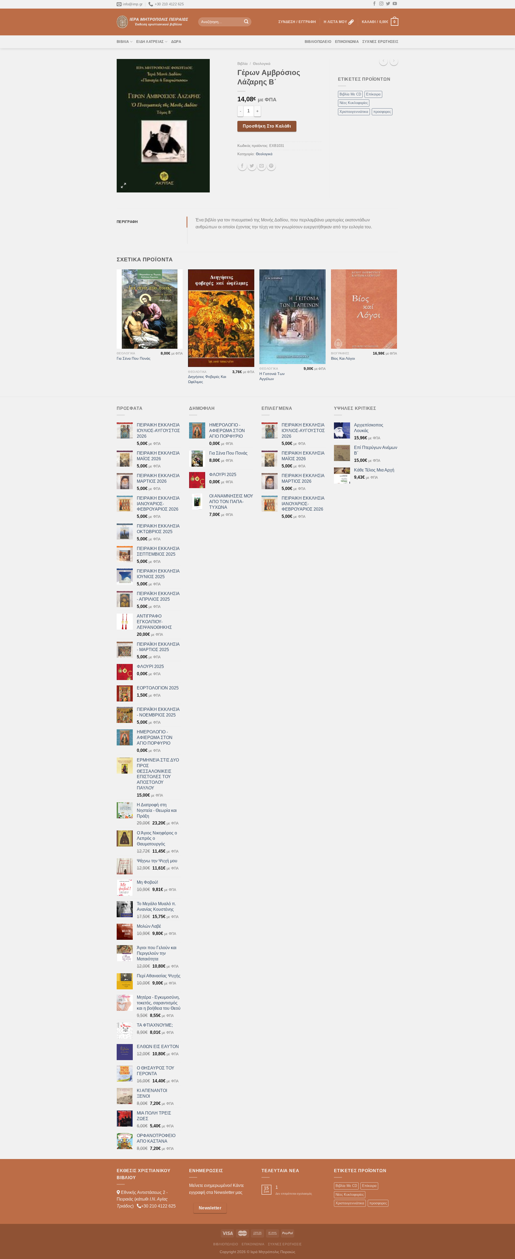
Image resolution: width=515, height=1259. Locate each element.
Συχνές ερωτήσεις (380, 42)
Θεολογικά (261, 64)
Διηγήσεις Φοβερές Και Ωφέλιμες (207, 379)
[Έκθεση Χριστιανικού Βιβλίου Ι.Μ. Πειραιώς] (153, 21)
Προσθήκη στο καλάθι (267, 126)
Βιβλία (123, 42)
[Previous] (117, 332)
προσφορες (382, 112)
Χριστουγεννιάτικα (354, 112)
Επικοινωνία (347, 42)
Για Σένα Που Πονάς (133, 358)
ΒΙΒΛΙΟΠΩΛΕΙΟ (318, 42)
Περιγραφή (127, 222)
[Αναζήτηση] (246, 22)
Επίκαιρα (373, 94)
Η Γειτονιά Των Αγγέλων (272, 376)
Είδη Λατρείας (150, 42)
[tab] (152, 222)
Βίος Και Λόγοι (343, 358)
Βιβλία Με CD (350, 94)
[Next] (397, 332)
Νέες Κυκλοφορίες (354, 103)
